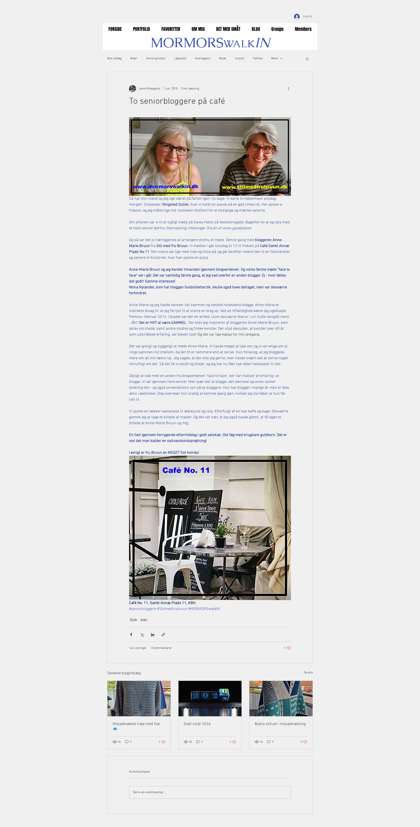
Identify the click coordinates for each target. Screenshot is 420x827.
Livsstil (239, 58)
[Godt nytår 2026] (210, 698)
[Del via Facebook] (131, 635)
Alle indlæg (114, 58)
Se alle (308, 673)
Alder (133, 58)
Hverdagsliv (202, 58)
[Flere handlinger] (288, 88)
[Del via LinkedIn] (152, 635)
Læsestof (180, 58)
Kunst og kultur (156, 58)
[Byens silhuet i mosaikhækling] (281, 698)
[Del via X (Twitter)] (142, 635)
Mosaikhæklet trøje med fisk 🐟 (136, 726)
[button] (307, 58)
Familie (257, 58)
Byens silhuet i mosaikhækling (280, 724)
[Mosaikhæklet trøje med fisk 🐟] (139, 698)
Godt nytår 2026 (197, 724)
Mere (274, 58)
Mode (222, 58)
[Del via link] (163, 635)
